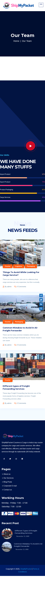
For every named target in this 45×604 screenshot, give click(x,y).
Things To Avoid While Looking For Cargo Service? (21, 273)
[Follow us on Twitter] (41, 300)
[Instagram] (41, 308)
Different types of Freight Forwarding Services (16, 387)
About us (6, 474)
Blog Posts (7, 482)
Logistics (18, 266)
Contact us (7, 490)
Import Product (5, 174)
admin (9, 286)
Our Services (8, 478)
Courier (7, 266)
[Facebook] (41, 295)
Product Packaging (6, 189)
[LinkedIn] (41, 304)
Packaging (31, 266)
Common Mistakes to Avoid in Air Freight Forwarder (20, 329)
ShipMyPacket (26, 569)
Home (16, 41)
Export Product (5, 182)
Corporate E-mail (10, 486)
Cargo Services (5, 197)
